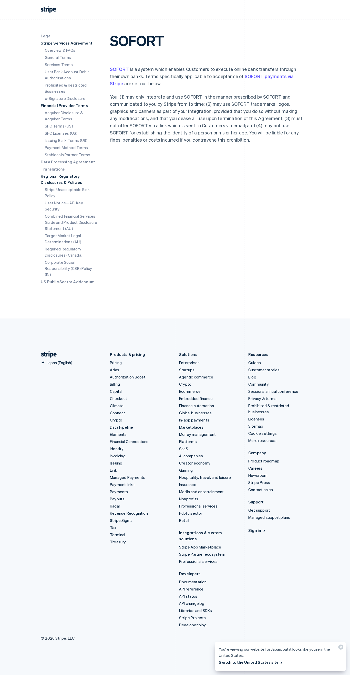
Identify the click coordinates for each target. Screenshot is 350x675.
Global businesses (195, 412)
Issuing (116, 463)
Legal (46, 35)
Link (113, 470)
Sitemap (255, 426)
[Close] (340, 648)
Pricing (116, 362)
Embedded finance (196, 398)
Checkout (118, 398)
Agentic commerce (196, 376)
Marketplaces (191, 427)
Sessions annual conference (273, 391)
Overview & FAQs (60, 50)
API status (188, 596)
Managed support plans (269, 517)
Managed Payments (127, 477)
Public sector (190, 513)
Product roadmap (263, 460)
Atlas (114, 369)
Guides (254, 362)
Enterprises (189, 362)
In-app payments (194, 420)
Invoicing (118, 455)
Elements (118, 434)
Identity (117, 448)
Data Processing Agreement (68, 161)
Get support (259, 510)
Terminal (117, 534)
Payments (119, 491)
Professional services (198, 506)
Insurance (187, 484)
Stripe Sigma (121, 520)
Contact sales (260, 489)
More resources (262, 440)
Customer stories (264, 369)
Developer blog (193, 624)
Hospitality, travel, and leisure (205, 477)
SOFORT (119, 69)
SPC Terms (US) (59, 126)
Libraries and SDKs (195, 610)
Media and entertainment (201, 491)
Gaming (186, 470)
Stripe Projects (192, 617)
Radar (115, 506)
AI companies (191, 455)
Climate (116, 405)
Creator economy (194, 463)
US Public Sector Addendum (68, 281)
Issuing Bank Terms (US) (66, 140)
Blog (252, 376)
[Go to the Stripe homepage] (47, 354)
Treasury (118, 541)
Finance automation (196, 405)
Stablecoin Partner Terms (67, 154)
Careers (255, 468)
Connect (117, 412)
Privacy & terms (262, 398)
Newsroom (258, 475)
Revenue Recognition (129, 513)
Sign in (254, 530)
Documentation (193, 581)
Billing (115, 384)
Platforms (188, 441)
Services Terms (59, 64)
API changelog (191, 603)
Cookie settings (262, 433)
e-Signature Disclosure (65, 98)
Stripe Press (259, 482)
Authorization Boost (128, 376)
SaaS (183, 448)
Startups (187, 369)
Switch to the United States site (249, 662)
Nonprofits (188, 498)
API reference (191, 589)
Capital (116, 391)
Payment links (122, 484)
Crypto (116, 420)
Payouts (117, 498)
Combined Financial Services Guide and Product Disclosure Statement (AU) (71, 222)
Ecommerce (190, 391)
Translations (53, 169)
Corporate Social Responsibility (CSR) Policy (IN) (68, 268)
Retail (184, 520)
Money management (197, 434)
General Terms (58, 57)
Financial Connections (129, 441)
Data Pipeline (121, 427)
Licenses (256, 418)
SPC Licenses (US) (61, 133)
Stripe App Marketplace (200, 547)
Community (258, 384)
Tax (113, 527)
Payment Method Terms (66, 147)
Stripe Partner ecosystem (202, 554)
